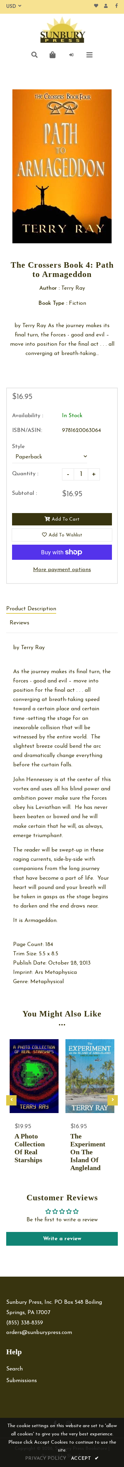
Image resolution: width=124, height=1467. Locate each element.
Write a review (62, 1239)
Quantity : (25, 474)
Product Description (31, 609)
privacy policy (45, 1458)
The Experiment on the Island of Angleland (87, 1151)
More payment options (62, 570)
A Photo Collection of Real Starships (29, 1148)
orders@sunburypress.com (39, 1332)
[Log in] (71, 55)
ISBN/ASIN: (27, 430)
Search (14, 1369)
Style (18, 446)
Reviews (19, 623)
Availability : (27, 416)
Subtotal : (24, 493)
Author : (49, 288)
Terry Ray (33, 648)
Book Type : (52, 303)
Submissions (21, 1380)
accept (85, 1458)
